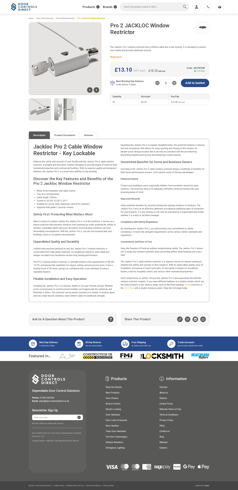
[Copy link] (180, 319)
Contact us (164, 431)
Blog (161, 436)
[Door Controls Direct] (26, 7)
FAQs (162, 425)
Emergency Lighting (115, 447)
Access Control (113, 403)
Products (89, 7)
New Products (112, 392)
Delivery (163, 387)
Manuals (163, 442)
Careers (163, 447)
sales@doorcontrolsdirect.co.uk (54, 401)
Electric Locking (113, 409)
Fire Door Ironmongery (116, 436)
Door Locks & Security (116, 420)
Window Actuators (114, 442)
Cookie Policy (166, 403)
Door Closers (112, 398)
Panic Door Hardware (116, 431)
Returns (163, 398)
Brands (108, 7)
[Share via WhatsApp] (203, 319)
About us (163, 392)
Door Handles (112, 425)
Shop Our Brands (114, 387)
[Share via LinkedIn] (195, 319)
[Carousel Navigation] (93, 90)
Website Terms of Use (170, 409)
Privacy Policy (166, 420)
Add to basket (195, 83)
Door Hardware (113, 414)
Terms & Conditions (168, 414)
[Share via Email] (187, 319)
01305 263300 (47, 397)
